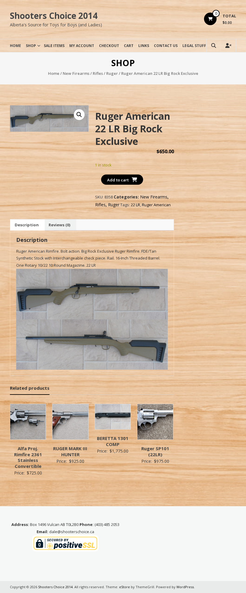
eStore (124, 587)
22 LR (135, 204)
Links (143, 45)
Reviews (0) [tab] (59, 225)
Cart (129, 45)
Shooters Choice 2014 (54, 15)
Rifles (98, 73)
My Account (81, 45)
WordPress (185, 587)
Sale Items (54, 45)
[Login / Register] (228, 45)
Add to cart (118, 180)
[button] (79, 114)
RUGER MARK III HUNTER (70, 451)
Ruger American (156, 204)
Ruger (112, 73)
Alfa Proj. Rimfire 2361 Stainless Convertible (28, 457)
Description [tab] (27, 225)
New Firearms (76, 73)
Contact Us (166, 45)
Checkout (109, 45)
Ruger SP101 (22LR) (155, 451)
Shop (31, 45)
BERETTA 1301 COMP (112, 441)
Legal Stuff (194, 45)
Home (15, 45)
